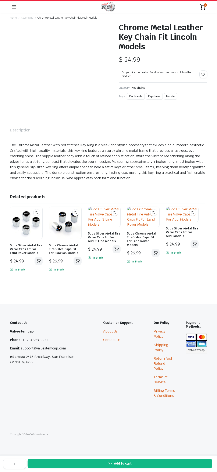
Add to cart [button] (39, 261)
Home (13, 17)
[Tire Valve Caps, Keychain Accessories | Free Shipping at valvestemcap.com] (108, 7)
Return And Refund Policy (163, 363)
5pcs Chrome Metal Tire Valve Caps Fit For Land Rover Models (141, 239)
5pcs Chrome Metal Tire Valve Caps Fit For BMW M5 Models (63, 249)
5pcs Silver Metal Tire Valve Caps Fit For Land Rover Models (26, 249)
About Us (110, 331)
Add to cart (123, 463)
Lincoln (170, 96)
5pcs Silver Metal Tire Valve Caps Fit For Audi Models (182, 232)
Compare (38, 220)
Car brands (135, 96)
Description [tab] (20, 130)
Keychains (27, 17)
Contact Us (112, 340)
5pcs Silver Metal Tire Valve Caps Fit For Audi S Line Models (104, 237)
